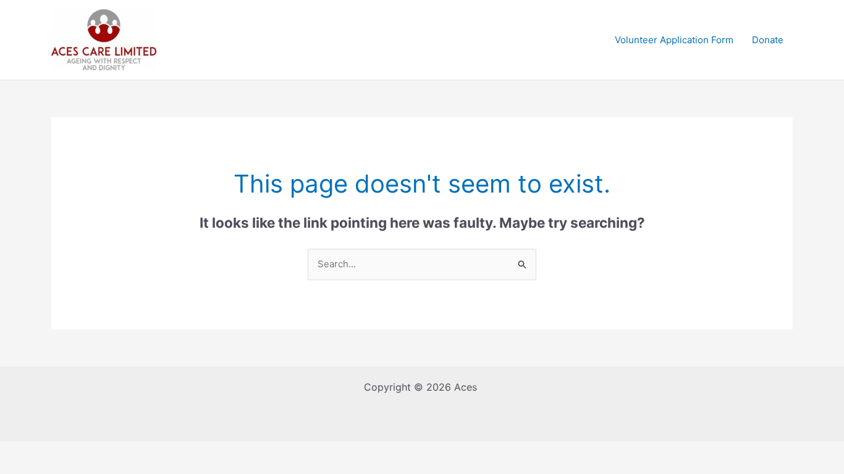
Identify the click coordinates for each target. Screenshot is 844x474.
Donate (767, 40)
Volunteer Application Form (674, 40)
